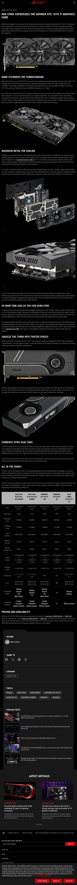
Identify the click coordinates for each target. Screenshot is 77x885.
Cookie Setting (42, 881)
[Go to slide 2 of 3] (39, 824)
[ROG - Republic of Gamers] (38, 2)
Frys (19, 594)
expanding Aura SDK (12, 329)
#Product (44, 697)
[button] (3, 2)
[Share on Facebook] (6, 659)
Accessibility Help (8, 863)
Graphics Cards (11, 676)
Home (3, 854)
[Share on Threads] (25, 659)
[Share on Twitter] (12, 659)
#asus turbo (35, 693)
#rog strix (21, 693)
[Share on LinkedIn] (19, 659)
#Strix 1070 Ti (11, 697)
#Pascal (10, 693)
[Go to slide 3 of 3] (40, 824)
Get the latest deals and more (12, 841)
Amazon (18, 591)
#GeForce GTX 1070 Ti (52, 693)
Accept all (69, 881)
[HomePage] (3, 833)
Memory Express (19, 606)
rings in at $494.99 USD (29, 618)
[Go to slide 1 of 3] (37, 824)
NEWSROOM (5, 858)
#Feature (56, 697)
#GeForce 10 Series (28, 697)
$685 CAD (68, 616)
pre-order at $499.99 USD (54, 616)
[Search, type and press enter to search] (74, 2)
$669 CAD (43, 618)
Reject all (56, 881)
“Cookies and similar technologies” (41, 876)
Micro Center (19, 596)
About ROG (5, 850)
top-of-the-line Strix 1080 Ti (25, 160)
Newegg (18, 589)
